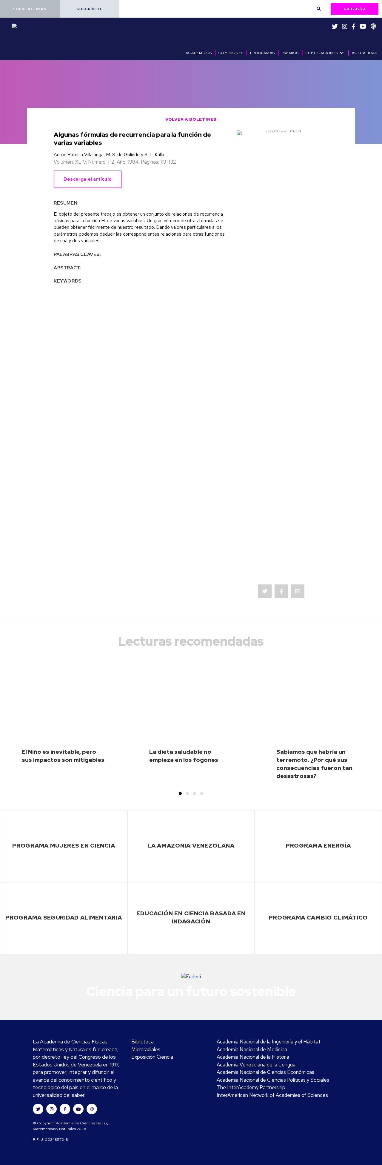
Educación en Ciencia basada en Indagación (190, 917)
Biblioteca (142, 1041)
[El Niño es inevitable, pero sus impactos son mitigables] (64, 725)
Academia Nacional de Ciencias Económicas (265, 1072)
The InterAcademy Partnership (251, 1087)
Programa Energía (318, 845)
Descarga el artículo (88, 179)
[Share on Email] (297, 591)
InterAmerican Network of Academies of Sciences (272, 1095)
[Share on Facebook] (281, 591)
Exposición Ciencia (152, 1057)
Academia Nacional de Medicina (252, 1049)
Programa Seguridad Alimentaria (63, 917)
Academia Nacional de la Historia (253, 1057)
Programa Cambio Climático (318, 917)
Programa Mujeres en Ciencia (63, 845)
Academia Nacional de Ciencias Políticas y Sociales (273, 1080)
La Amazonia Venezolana (190, 845)
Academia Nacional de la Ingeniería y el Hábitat (269, 1041)
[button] (30, 9)
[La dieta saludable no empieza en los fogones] (191, 725)
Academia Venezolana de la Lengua (256, 1064)
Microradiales (145, 1049)
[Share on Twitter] (265, 591)
